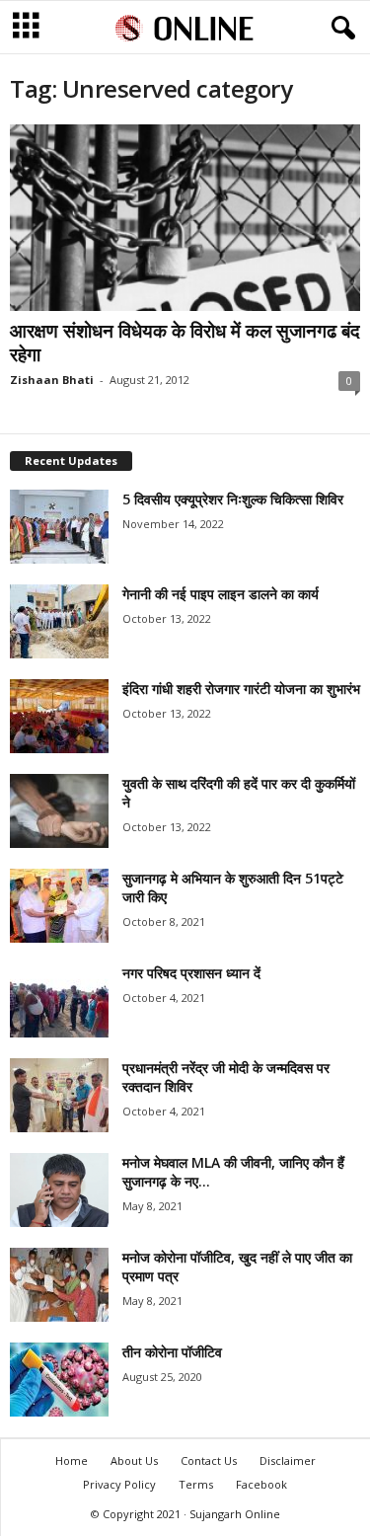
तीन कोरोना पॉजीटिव (172, 1352)
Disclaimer (287, 1460)
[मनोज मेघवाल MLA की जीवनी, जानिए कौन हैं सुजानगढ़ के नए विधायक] (59, 1190)
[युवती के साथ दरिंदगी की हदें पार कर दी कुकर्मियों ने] (59, 811)
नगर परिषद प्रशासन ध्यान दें (191, 972)
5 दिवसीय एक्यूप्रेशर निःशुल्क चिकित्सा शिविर (232, 499)
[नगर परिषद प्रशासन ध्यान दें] (59, 1000)
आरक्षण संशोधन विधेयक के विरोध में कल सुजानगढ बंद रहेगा (185, 342)
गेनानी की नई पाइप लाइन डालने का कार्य (220, 593)
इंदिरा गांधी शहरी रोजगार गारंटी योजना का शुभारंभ (241, 688)
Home (71, 1460)
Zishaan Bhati (52, 379)
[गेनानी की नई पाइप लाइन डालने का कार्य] (59, 621)
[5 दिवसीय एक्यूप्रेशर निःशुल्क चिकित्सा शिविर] (59, 527)
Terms (196, 1484)
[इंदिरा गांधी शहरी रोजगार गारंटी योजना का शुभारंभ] (59, 716)
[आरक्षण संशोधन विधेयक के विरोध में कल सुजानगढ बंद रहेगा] (185, 217)
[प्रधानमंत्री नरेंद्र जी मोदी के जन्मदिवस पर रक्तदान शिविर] (59, 1095)
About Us (134, 1460)
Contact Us (209, 1460)
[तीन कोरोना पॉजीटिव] (59, 1380)
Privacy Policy (119, 1484)
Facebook (261, 1484)
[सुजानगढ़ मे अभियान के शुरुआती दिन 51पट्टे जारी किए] (59, 906)
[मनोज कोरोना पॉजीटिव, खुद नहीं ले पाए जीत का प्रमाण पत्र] (59, 1285)
